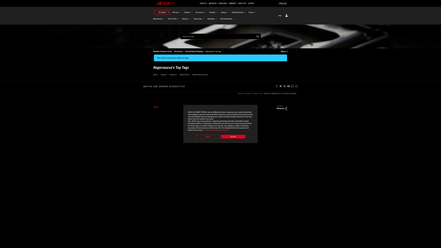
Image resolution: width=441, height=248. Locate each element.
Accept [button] (233, 137)
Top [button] (157, 107)
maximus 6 (173, 75)
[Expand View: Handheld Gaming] (245, 12)
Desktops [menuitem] (212, 12)
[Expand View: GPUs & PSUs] (178, 18)
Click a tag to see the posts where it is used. (173, 58)
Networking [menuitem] (211, 19)
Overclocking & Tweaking (194, 51)
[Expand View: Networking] (216, 18)
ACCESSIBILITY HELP (177, 86)
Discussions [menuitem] (200, 12)
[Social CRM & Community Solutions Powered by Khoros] (282, 108)
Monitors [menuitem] (185, 19)
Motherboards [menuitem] (158, 19)
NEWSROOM (163, 86)
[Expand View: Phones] (255, 12)
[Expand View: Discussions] (205, 12)
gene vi (155, 75)
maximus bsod (184, 75)
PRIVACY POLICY (258, 93)
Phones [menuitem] (251, 12)
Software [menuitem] (187, 12)
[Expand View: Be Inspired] (168, 12)
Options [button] (283, 51)
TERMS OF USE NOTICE (245, 93)
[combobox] (220, 36)
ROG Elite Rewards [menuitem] (226, 19)
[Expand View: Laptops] (228, 12)
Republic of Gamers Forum (162, 51)
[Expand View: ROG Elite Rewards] (234, 18)
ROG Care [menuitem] (175, 12)
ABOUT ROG (147, 86)
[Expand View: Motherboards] (164, 18)
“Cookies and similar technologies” (216, 130)
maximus (164, 75)
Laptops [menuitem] (223, 12)
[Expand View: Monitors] (190, 18)
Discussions (178, 51)
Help (279, 16)
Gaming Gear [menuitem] (198, 19)
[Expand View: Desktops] (217, 12)
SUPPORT (251, 3)
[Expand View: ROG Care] (180, 12)
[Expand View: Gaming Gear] (203, 18)
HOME (155, 86)
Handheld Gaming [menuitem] (237, 12)
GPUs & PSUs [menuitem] (172, 19)
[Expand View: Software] (192, 12)
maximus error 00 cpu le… (200, 75)
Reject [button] (207, 137)
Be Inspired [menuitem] (162, 12)
